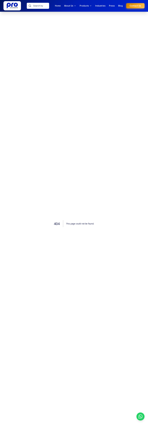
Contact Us (135, 5)
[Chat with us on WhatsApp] (140, 416)
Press (112, 5)
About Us (68, 5)
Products (84, 5)
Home (58, 5)
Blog (120, 5)
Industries (100, 5)
